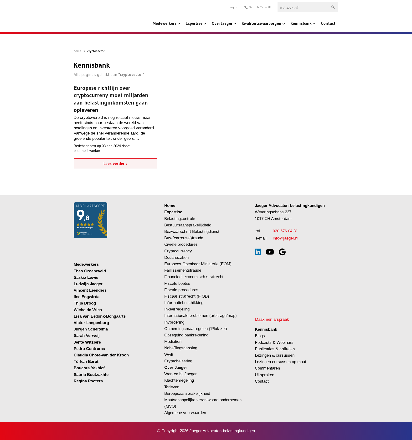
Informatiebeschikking (183, 302)
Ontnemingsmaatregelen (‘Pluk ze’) (196, 328)
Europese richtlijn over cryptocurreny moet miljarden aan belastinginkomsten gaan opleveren (111, 98)
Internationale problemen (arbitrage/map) (200, 315)
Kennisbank (301, 23)
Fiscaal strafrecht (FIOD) (186, 296)
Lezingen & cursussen (274, 355)
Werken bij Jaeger (180, 374)
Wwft (168, 354)
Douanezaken (176, 257)
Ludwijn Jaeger (88, 284)
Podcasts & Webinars (274, 342)
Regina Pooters (88, 381)
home (77, 51)
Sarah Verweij (87, 335)
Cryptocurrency (178, 251)
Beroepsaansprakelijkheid (187, 393)
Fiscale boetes (177, 283)
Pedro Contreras (89, 348)
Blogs (260, 336)
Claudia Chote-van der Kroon (101, 355)
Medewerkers (164, 23)
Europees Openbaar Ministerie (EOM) (198, 264)
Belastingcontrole (179, 218)
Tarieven (171, 387)
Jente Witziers (87, 342)
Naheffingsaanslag (180, 348)
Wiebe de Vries (88, 310)
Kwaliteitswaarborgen (261, 23)
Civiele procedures (181, 244)
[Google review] (282, 252)
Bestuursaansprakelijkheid (187, 225)
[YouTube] (270, 252)
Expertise (194, 23)
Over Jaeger (222, 23)
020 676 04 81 (285, 231)
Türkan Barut (86, 361)
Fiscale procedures (181, 290)
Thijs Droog (85, 303)
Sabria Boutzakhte (91, 374)
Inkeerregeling (177, 309)
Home (169, 205)
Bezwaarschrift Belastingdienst (191, 231)
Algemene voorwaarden (185, 412)
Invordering (174, 322)
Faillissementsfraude (182, 270)
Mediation (172, 341)
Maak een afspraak (272, 319)
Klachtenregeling (179, 380)
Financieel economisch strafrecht (193, 277)
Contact (328, 23)
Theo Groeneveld (90, 271)
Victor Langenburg (91, 322)
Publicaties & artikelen (275, 349)
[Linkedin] (258, 252)
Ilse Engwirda (86, 297)
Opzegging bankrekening (186, 335)
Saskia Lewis (86, 277)
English (233, 7)
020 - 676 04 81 (260, 7)
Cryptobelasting (178, 361)
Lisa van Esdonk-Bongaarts (100, 316)
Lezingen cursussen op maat (280, 362)
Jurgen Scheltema (91, 329)
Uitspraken (264, 375)
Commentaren (267, 368)
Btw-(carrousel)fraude (183, 238)
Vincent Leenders (90, 290)
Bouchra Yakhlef (89, 368)
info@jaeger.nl (285, 238)
